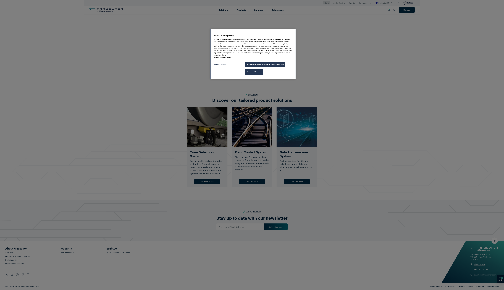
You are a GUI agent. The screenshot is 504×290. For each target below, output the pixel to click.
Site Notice (227, 57)
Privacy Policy (219, 57)
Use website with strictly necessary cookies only (265, 64)
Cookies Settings (220, 64)
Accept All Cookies (254, 72)
